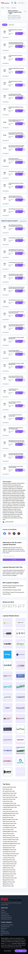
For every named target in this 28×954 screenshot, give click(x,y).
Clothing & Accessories (7, 924)
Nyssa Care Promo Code (9, 869)
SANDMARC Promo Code (9, 849)
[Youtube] (19, 534)
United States (21, 2)
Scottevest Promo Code (9, 847)
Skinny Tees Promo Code (9, 845)
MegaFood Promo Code (9, 882)
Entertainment (4, 931)
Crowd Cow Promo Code (9, 799)
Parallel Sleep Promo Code (10, 861)
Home (2, 7)
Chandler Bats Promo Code (10, 807)
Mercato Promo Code (8, 875)
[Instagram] (9, 534)
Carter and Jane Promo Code (10, 811)
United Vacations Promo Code (10, 837)
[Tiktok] (14, 534)
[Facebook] (5, 534)
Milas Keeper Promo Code (9, 873)
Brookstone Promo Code (9, 815)
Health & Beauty (5, 926)
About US (3, 912)
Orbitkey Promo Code (8, 867)
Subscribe (14, 559)
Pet (2, 935)
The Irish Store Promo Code (10, 841)
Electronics (4, 928)
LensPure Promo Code (8, 857)
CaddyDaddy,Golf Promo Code (10, 813)
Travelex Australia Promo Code (11, 839)
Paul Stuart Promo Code (9, 859)
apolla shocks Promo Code (9, 823)
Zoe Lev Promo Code (8, 829)
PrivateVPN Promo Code (9, 851)
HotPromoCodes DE (6, 917)
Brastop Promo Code (8, 817)
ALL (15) (5, 24)
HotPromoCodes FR (6, 919)
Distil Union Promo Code (9, 795)
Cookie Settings (7, 950)
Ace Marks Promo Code (9, 825)
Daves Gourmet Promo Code (10, 797)
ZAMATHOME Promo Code (10, 831)
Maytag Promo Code (8, 884)
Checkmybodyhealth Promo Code (11, 805)
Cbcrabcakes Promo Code (9, 803)
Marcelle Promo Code (8, 886)
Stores (2, 910)
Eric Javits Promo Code (9, 791)
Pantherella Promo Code (9, 865)
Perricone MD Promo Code (9, 855)
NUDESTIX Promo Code (9, 871)
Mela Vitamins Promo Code (10, 877)
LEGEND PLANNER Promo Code (11, 843)
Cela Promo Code (7, 809)
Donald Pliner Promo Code (9, 793)
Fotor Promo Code (7, 789)
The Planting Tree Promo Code (11, 853)
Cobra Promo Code (8, 801)
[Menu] (12, 2)
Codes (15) (11, 24)
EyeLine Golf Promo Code (9, 787)
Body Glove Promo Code (9, 821)
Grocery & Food (5, 933)
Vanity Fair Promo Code (9, 835)
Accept (20, 950)
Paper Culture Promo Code (10, 863)
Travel (7, 7)
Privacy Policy (4, 913)
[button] (22, 2)
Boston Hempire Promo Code (10, 819)
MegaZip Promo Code (8, 880)
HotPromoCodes (5, 915)
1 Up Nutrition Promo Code (9, 827)
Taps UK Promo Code (8, 833)
